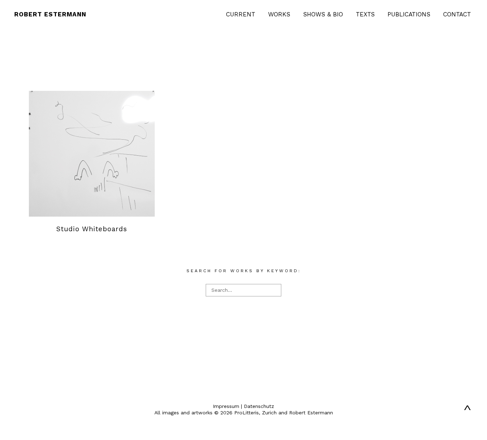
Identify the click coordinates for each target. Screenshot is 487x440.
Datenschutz (259, 406)
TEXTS (365, 14)
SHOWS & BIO (323, 14)
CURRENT (240, 14)
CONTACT (457, 14)
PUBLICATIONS (409, 14)
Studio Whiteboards (91, 229)
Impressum (226, 406)
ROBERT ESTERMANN (50, 14)
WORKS (279, 14)
